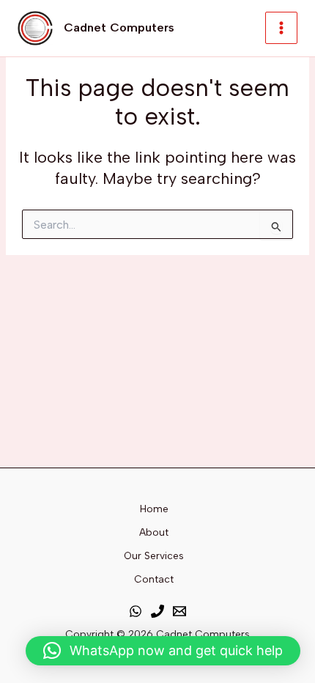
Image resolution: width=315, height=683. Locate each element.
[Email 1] (179, 611)
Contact (154, 579)
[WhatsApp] (135, 611)
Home (154, 508)
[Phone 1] (157, 611)
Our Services (154, 555)
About (153, 532)
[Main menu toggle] (281, 28)
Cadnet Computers (119, 27)
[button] (163, 650)
